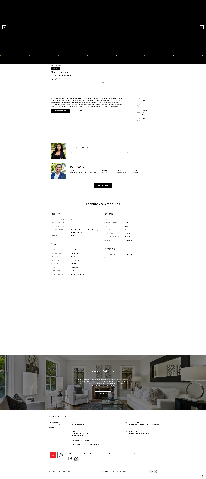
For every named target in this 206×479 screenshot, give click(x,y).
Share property (60, 111)
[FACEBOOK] (151, 471)
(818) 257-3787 (107, 172)
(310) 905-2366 (107, 153)
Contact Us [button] (103, 393)
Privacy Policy (121, 471)
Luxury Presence (64, 471)
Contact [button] (79, 111)
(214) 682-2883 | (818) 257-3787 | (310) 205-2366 (144, 424)
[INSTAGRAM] (155, 471)
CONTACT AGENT (103, 185)
